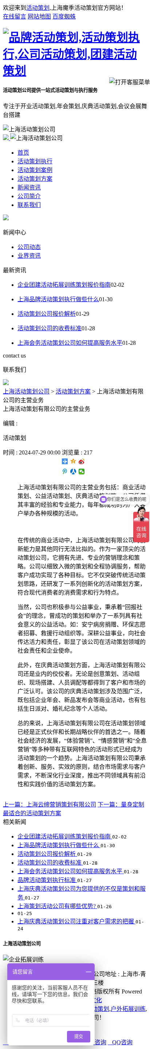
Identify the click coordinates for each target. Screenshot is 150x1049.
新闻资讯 (29, 187)
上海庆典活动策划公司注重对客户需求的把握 (76, 921)
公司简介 (29, 196)
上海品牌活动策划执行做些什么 (58, 299)
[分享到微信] (82, 471)
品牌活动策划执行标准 (47, 880)
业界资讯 (29, 256)
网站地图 (39, 16)
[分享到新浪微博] (82, 461)
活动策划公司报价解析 (46, 314)
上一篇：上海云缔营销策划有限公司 (49, 804)
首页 (23, 153)
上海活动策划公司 (26, 391)
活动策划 (38, 8)
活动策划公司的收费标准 (49, 328)
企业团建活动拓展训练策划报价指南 (64, 285)
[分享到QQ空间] (73, 461)
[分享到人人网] (73, 471)
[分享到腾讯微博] (65, 471)
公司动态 (29, 247)
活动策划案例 (34, 170)
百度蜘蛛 (64, 16)
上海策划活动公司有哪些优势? (57, 906)
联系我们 (29, 205)
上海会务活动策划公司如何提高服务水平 (69, 343)
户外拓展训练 (128, 1009)
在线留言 (14, 16)
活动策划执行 (34, 161)
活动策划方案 (34, 179)
